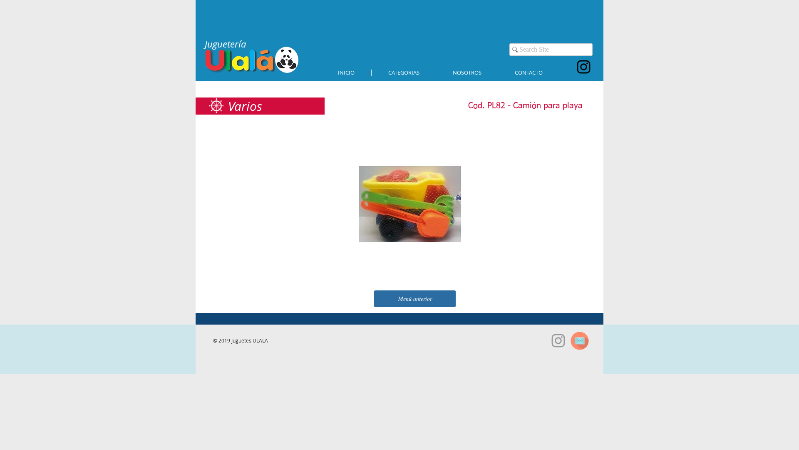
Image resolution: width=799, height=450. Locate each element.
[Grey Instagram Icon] (558, 341)
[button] (404, 73)
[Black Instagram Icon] (584, 67)
